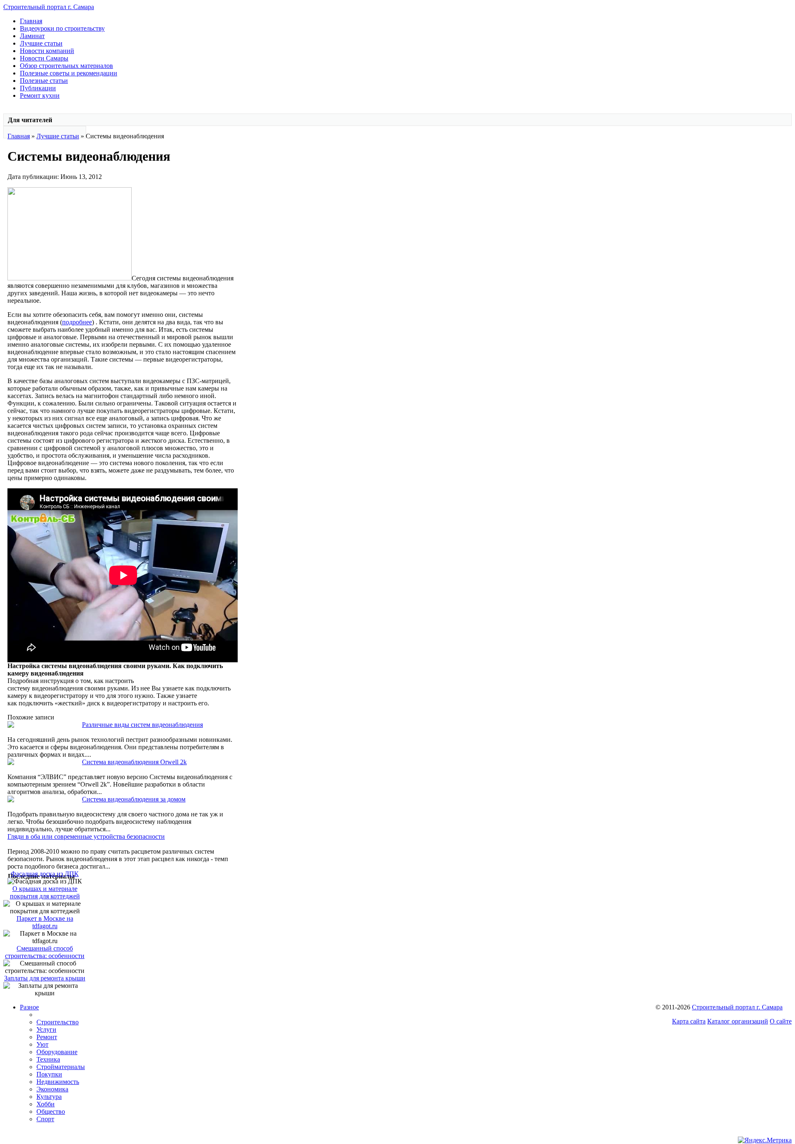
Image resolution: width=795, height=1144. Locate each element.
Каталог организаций (737, 1021)
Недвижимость (57, 1081)
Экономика (52, 1089)
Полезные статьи (44, 80)
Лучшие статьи (41, 43)
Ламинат (32, 35)
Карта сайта (689, 1021)
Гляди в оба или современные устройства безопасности (86, 836)
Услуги (46, 1029)
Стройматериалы (60, 1066)
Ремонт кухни (40, 95)
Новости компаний (47, 50)
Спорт (45, 1118)
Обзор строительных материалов (66, 65)
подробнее (77, 322)
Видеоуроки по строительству (62, 28)
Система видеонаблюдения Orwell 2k (134, 761)
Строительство (57, 1022)
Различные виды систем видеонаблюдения (142, 724)
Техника (48, 1059)
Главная (31, 20)
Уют (42, 1044)
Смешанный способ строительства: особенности (44, 952)
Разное (29, 1007)
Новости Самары (44, 58)
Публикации (38, 88)
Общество (50, 1111)
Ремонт (46, 1036)
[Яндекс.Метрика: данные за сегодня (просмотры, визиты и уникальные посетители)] (765, 1140)
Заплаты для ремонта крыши (44, 978)
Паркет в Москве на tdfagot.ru (45, 922)
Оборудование (56, 1051)
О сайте (781, 1021)
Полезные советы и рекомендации (68, 73)
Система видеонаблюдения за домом (134, 799)
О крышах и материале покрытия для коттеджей (45, 892)
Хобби (45, 1104)
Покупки (49, 1074)
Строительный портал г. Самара (48, 6)
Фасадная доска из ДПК (45, 873)
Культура (49, 1096)
